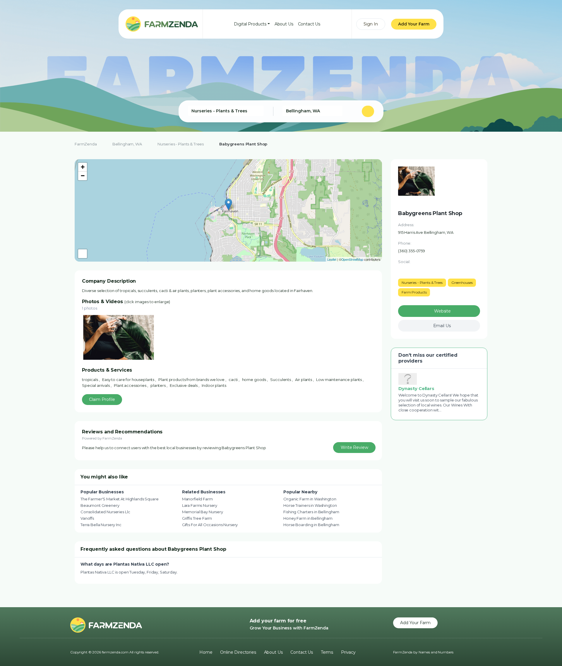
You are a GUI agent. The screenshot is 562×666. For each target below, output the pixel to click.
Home (205, 652)
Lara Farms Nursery (199, 505)
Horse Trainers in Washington (310, 505)
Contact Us (309, 24)
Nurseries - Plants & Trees (180, 144)
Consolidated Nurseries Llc (105, 511)
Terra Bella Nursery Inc (100, 524)
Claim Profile (102, 399)
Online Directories (238, 652)
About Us (284, 24)
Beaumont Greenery (99, 505)
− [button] (83, 175)
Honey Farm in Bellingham (308, 518)
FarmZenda (86, 144)
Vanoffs (87, 518)
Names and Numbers (436, 652)
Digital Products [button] (250, 24)
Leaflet (331, 259)
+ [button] (83, 167)
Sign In (371, 24)
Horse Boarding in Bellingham (311, 524)
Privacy (348, 652)
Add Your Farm (413, 24)
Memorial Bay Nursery (202, 511)
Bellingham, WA (127, 144)
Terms (327, 652)
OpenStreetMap (352, 259)
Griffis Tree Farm (197, 518)
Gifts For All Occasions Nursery (210, 524)
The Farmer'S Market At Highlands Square (119, 499)
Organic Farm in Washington (309, 499)
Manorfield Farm (197, 499)
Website (442, 311)
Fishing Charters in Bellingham (311, 511)
